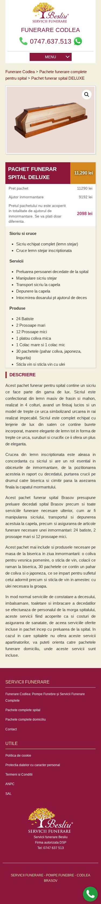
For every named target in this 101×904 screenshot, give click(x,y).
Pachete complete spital (22, 710)
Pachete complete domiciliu (25, 719)
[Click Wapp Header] (77, 41)
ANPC (10, 784)
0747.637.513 (50, 41)
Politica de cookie (18, 755)
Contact (11, 729)
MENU (50, 57)
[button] (87, 94)
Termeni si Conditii (19, 774)
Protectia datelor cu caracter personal (32, 765)
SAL (8, 794)
